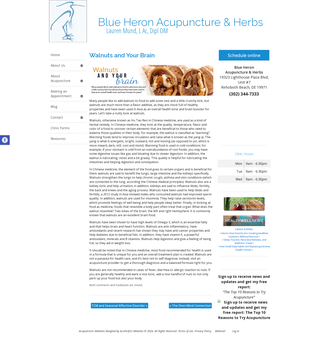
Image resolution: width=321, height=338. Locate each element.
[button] (5, 140)
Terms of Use (185, 331)
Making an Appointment (61, 93)
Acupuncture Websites (92, 331)
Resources (58, 138)
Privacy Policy (203, 331)
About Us (58, 65)
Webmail (220, 331)
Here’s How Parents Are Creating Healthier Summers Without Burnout (244, 234)
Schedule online (244, 55)
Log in (235, 331)
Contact (57, 117)
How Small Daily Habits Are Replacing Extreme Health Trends (245, 248)
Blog (54, 106)
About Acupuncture (60, 78)
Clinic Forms (60, 128)
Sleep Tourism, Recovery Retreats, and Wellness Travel (244, 241)
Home (55, 55)
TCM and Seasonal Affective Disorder (119, 306)
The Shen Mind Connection (190, 306)
